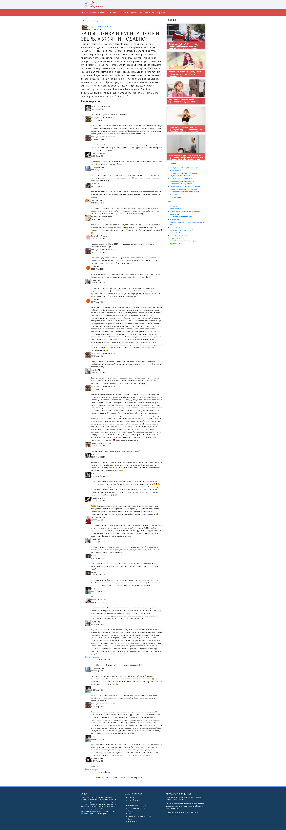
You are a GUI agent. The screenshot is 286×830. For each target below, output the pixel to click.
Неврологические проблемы (181, 178)
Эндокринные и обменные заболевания (185, 186)
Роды (115, 12)
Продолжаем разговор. (179, 235)
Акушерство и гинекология (180, 175)
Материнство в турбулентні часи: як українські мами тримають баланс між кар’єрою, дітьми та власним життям (185, 158)
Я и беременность (89, 21)
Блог (154, 12)
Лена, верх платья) (177, 238)
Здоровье (133, 12)
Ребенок (123, 12)
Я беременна (174, 793)
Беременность (133, 803)
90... (172, 225)
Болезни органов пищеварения (182, 181)
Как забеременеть (89, 12)
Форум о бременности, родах (139, 816)
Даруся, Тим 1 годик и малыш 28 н (100, 26)
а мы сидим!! (175, 233)
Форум (147, 12)
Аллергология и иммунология (181, 183)
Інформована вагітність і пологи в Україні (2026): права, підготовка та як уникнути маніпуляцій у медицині (185, 130)
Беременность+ (104, 12)
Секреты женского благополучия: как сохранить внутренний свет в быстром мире (185, 74)
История (173, 206)
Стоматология (175, 197)
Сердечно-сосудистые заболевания (183, 189)
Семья (141, 12)
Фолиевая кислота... (178, 209)
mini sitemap (132, 821)
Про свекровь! (175, 227)
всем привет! (175, 219)
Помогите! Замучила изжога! (181, 217)
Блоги (101, 21)
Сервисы (160, 12)
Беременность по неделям (138, 805)
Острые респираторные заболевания (184, 173)
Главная (131, 797)
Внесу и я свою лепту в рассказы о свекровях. (187, 222)
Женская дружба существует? (181, 230)
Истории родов (139, 808)
